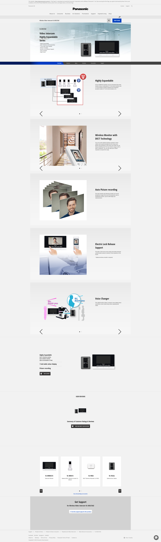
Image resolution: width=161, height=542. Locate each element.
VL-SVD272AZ (98, 531)
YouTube (36, 535)
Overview (59, 63)
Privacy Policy (52, 537)
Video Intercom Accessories (85, 531)
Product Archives (39, 531)
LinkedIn (47, 535)
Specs (76, 63)
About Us (31, 537)
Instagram (41, 535)
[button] (156, 537)
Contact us (74, 537)
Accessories (93, 63)
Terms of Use (44, 537)
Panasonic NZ (32, 6)
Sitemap (37, 537)
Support (102, 63)
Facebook (31, 535)
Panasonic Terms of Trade (64, 537)
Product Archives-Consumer (52, 531)
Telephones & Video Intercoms (69, 531)
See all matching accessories (80, 493)
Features (68, 63)
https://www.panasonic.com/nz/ (42, 1)
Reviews (84, 63)
